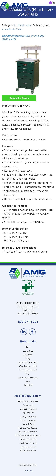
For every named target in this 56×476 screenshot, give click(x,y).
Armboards (28, 405)
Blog (28, 358)
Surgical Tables (28, 447)
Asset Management (28, 370)
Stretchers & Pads (28, 443)
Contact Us (28, 351)
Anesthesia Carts (12, 29)
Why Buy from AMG (28, 366)
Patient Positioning (28, 431)
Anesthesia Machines (28, 401)
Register (28, 385)
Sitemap (28, 470)
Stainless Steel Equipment (28, 435)
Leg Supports (28, 412)
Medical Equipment (28, 362)
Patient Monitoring (28, 428)
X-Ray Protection (28, 450)
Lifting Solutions (28, 416)
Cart (28, 381)
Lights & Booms (28, 420)
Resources (28, 354)
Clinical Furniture (28, 409)
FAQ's (28, 373)
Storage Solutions (28, 439)
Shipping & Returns (28, 377)
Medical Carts (22, 25)
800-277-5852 (28, 322)
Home (28, 347)
